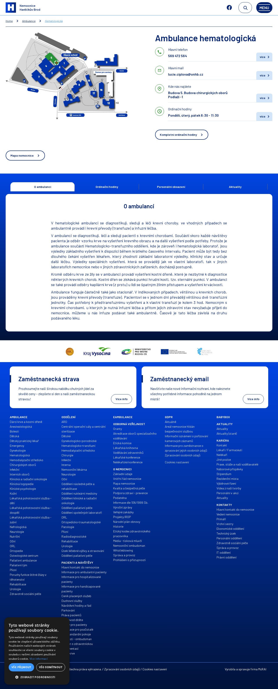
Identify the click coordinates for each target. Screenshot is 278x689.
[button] (37, 677)
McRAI (262, 669)
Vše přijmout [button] (21, 667)
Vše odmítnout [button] (50, 667)
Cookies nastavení (154, 669)
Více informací (39, 659)
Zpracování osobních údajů (122, 669)
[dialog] (37, 651)
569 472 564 (177, 56)
